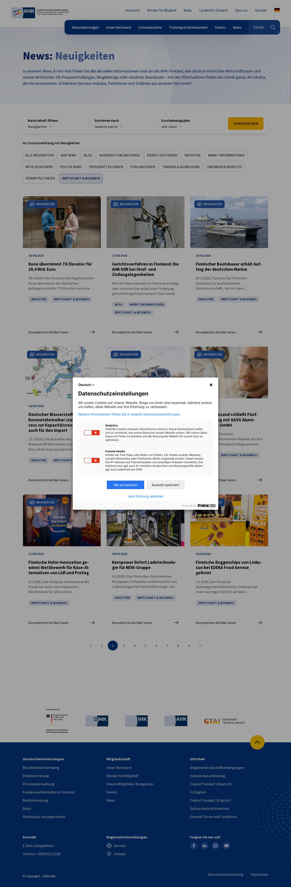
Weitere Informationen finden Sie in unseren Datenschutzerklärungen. (129, 414)
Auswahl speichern (165, 485)
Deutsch (84, 385)
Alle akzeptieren (126, 485)
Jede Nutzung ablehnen (145, 496)
